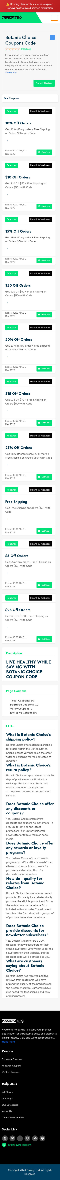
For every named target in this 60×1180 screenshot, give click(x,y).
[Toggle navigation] (54, 18)
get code (45, 152)
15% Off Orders (18, 231)
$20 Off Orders (18, 285)
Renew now (14, 8)
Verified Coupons (11, 1072)
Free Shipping (16, 501)
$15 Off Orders (17, 393)
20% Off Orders (18, 339)
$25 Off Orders (17, 610)
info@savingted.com (19, 1145)
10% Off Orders (18, 123)
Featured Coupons (12, 1065)
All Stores (7, 1092)
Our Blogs (7, 1098)
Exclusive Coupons (12, 1059)
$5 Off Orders (16, 556)
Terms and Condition (13, 1117)
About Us (7, 1111)
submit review (44, 83)
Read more (8, 1042)
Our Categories (10, 1105)
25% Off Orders (18, 447)
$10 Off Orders (17, 177)
